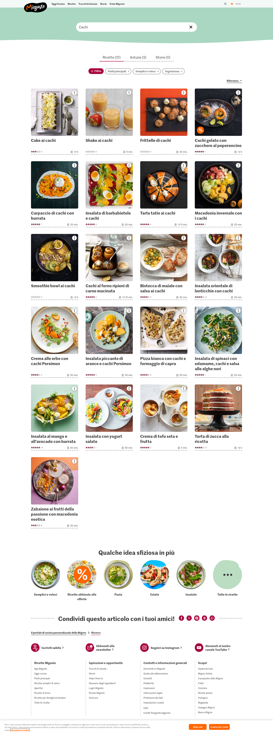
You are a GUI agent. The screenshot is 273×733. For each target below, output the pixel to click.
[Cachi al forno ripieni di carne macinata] (109, 268)
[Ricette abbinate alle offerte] (81, 580)
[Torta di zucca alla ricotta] (218, 418)
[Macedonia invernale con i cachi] (218, 195)
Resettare (191, 27)
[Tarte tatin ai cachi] (163, 195)
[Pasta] (118, 580)
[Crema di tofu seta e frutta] (163, 418)
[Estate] (154, 580)
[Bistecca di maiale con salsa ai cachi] (163, 268)
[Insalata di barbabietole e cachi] (109, 195)
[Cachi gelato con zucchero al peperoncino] (218, 122)
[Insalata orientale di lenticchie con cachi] (218, 268)
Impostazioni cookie (153, 702)
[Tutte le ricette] (227, 580)
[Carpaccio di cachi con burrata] (54, 195)
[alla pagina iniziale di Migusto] (35, 5)
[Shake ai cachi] (109, 122)
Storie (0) (163, 57)
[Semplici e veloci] (45, 580)
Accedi (238, 4)
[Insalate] (191, 580)
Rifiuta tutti (198, 726)
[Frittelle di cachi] (163, 122)
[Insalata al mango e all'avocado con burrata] (54, 418)
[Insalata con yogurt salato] (109, 418)
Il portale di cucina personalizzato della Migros (58, 632)
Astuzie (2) (138, 57)
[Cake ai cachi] (54, 122)
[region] (136, 726)
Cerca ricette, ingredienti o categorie (136, 27)
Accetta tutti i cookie (219, 726)
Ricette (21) (112, 57)
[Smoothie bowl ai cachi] (54, 268)
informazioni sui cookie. (20, 730)
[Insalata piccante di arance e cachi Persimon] (109, 343)
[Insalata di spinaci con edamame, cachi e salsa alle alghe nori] (218, 343)
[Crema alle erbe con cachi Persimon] (54, 343)
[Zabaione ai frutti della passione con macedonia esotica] (54, 493)
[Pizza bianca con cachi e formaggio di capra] (163, 343)
